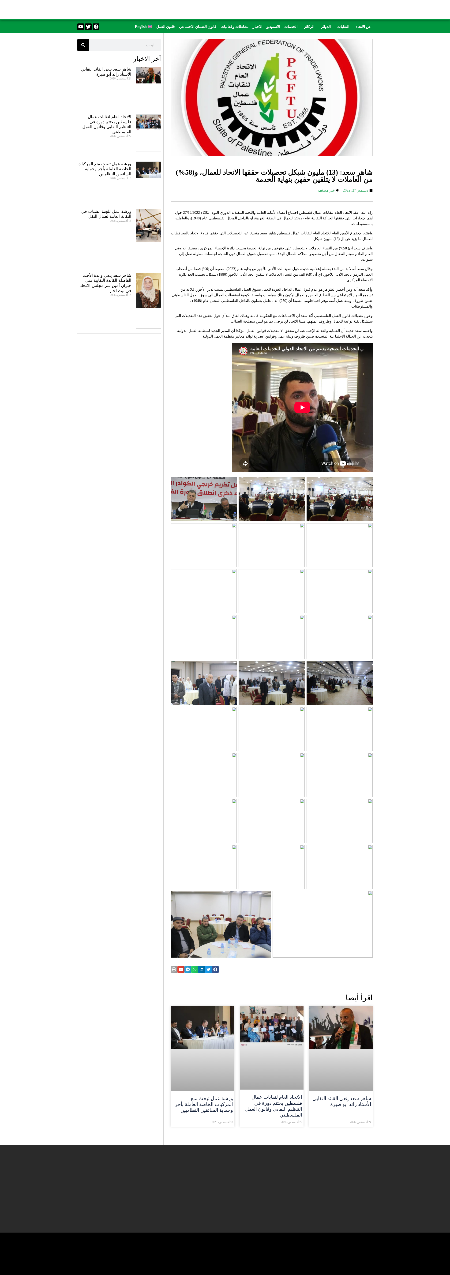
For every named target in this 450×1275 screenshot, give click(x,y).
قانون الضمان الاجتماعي (197, 27)
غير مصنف (326, 190)
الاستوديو (273, 27)
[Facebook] (96, 26)
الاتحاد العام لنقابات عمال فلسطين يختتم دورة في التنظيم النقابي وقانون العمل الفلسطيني (273, 1106)
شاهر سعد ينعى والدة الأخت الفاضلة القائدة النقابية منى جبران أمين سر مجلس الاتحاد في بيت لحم (105, 283)
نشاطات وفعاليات (234, 27)
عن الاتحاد (363, 27)
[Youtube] (80, 26)
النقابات (343, 27)
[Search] (83, 45)
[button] (362, 27)
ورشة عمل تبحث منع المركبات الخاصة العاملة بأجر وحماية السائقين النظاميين (204, 1104)
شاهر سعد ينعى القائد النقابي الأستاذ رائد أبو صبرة (341, 1101)
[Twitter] (88, 26)
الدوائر (326, 27)
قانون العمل (165, 27)
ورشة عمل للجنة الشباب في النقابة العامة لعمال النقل (106, 214)
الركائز (309, 27)
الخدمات (290, 27)
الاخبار (257, 27)
